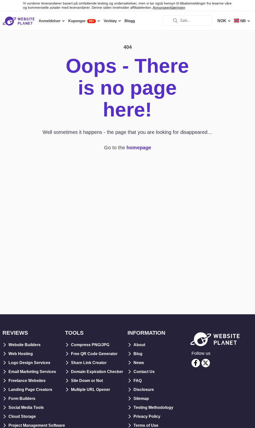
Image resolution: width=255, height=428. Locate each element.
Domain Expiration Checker (97, 372)
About (139, 345)
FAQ (137, 380)
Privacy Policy (146, 416)
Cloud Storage (22, 416)
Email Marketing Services (32, 372)
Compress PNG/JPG (90, 345)
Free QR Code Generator (94, 354)
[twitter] (205, 363)
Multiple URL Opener (90, 389)
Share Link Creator (89, 363)
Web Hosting (20, 354)
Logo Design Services (29, 363)
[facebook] (195, 363)
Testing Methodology (153, 407)
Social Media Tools (26, 407)
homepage (139, 147)
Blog (137, 354)
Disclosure (143, 389)
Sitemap (141, 398)
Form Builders (21, 398)
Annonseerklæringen (169, 7)
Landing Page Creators (30, 389)
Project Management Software (36, 425)
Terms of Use (145, 425)
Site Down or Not (87, 380)
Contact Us (144, 372)
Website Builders (24, 345)
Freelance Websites (27, 380)
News (138, 363)
